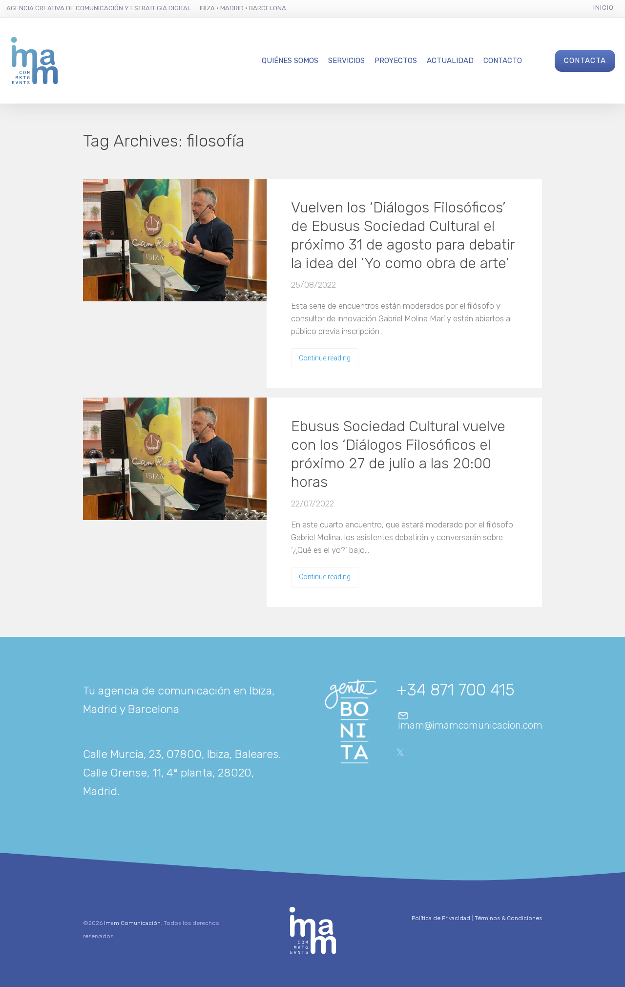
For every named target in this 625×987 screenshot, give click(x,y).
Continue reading (325, 358)
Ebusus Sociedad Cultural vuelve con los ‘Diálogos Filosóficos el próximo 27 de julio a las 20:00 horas (398, 454)
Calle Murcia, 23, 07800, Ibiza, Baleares (180, 754)
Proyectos (396, 60)
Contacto (502, 60)
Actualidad (450, 60)
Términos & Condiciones (508, 918)
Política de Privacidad (441, 918)
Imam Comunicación (132, 923)
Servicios (346, 60)
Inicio (603, 7)
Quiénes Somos (290, 60)
